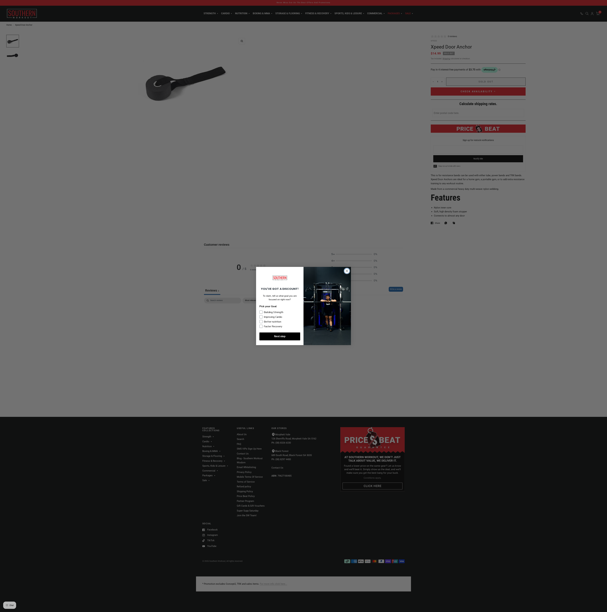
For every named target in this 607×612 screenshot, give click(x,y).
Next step (279, 336)
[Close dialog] (347, 271)
